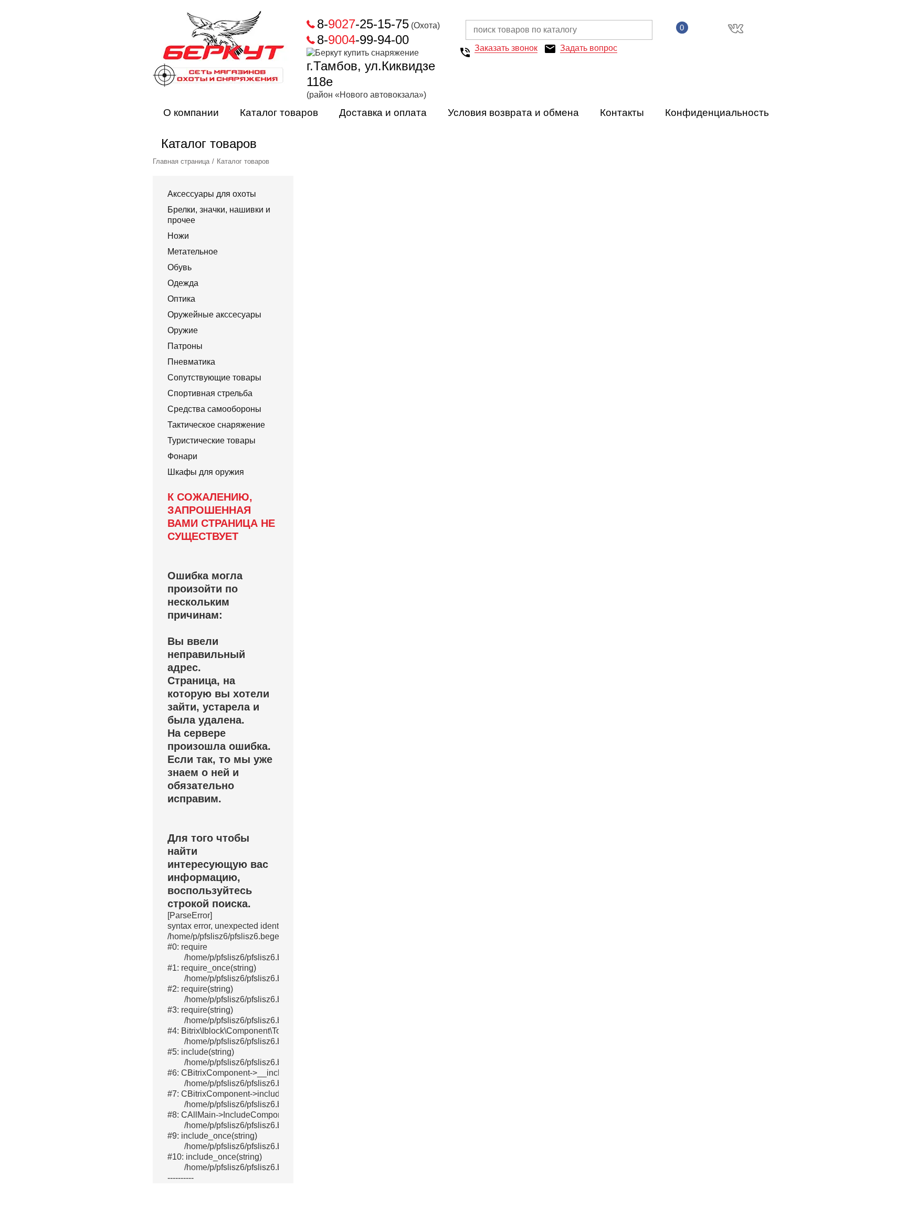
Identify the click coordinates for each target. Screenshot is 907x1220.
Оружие (182, 330)
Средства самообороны (214, 409)
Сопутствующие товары (214, 377)
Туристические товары (211, 440)
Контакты (622, 112)
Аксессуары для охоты (211, 193)
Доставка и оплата (383, 112)
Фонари (182, 456)
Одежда (182, 283)
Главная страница (181, 161)
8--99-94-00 (363, 40)
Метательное (192, 251)
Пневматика (191, 361)
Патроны (185, 346)
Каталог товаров (279, 112)
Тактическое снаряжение (216, 424)
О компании (191, 112)
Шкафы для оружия (205, 472)
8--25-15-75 (363, 24)
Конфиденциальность (717, 112)
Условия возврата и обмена (513, 112)
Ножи (178, 235)
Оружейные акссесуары (214, 314)
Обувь (179, 267)
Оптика (181, 298)
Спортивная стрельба (209, 393)
